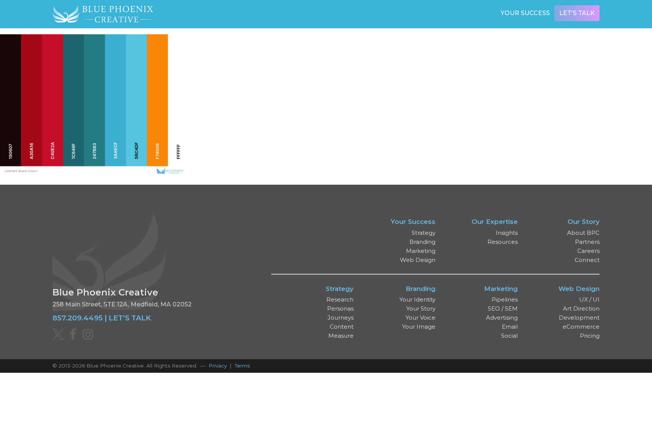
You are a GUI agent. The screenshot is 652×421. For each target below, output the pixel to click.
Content (342, 326)
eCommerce (581, 326)
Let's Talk (577, 13)
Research (340, 299)
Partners (587, 241)
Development (579, 317)
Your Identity (417, 299)
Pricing (590, 335)
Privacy (218, 366)
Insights (507, 232)
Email (510, 326)
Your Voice (420, 317)
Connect (587, 259)
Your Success (525, 13)
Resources (502, 241)
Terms (242, 366)
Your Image (418, 326)
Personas (340, 308)
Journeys (341, 317)
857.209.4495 (77, 317)
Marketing (420, 250)
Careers (588, 250)
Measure (341, 335)
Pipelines (505, 299)
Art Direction (581, 308)
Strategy (423, 232)
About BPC (583, 232)
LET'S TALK (130, 317)
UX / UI (589, 299)
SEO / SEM (503, 308)
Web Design (417, 259)
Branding (422, 241)
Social (509, 335)
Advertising (502, 317)
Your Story (420, 308)
